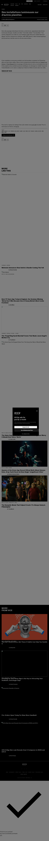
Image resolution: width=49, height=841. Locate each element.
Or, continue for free (26, 433)
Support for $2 (25, 427)
